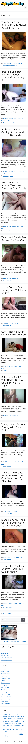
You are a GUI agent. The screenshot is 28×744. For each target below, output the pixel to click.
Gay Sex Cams (5, 655)
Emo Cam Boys (5, 687)
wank (7, 736)
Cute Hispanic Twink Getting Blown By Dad (13, 333)
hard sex (16, 725)
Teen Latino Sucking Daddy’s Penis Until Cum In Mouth (12, 569)
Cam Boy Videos (17, 63)
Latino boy (18, 726)
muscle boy (17, 729)
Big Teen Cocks (5, 676)
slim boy (6, 734)
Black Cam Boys (5, 678)
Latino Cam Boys (6, 120)
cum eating (6, 513)
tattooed (12, 734)
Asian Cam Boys (7, 63)
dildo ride (7, 723)
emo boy (11, 723)
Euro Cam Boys (5, 690)
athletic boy (10, 716)
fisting (9, 65)
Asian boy (17, 714)
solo (9, 734)
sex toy (21, 731)
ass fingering (21, 714)
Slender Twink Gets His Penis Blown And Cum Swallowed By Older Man (12, 477)
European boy (16, 723)
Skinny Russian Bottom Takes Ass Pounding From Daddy (13, 185)
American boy (7, 714)
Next (10, 613)
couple (5, 721)
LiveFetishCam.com (6, 657)
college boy (13, 718)
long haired (22, 726)
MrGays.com (4, 650)
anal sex (13, 714)
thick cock (17, 734)
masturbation (9, 729)
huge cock (21, 725)
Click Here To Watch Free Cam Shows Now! (14, 641)
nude (6, 731)
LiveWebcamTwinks (6, 660)
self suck (15, 731)
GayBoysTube (5, 653)
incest (14, 230)
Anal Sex (5, 118)
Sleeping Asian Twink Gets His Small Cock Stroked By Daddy (13, 522)
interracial (14, 65)
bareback (5, 230)
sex (19, 731)
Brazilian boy (6, 123)
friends (20, 723)
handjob (9, 559)
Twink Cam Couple (6, 703)
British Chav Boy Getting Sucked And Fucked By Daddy (12, 132)
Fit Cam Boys (4, 692)
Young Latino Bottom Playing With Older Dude (13, 427)
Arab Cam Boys (5, 671)
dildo (4, 723)
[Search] (23, 620)
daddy (5, 65)
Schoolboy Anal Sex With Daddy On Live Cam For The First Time (12, 381)
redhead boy (11, 731)
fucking (4, 725)
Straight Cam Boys (6, 699)
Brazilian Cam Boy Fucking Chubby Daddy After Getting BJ (12, 76)
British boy (6, 176)
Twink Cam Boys (5, 701)
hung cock (5, 726)
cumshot (5, 607)
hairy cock (9, 725)
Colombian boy (19, 718)
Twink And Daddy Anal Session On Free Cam (14, 239)
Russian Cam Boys (6, 696)
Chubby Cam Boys (6, 685)
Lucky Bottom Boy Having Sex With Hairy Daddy (13, 290)
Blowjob (11, 118)
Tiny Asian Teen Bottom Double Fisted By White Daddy (13, 25)
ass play (5, 716)
